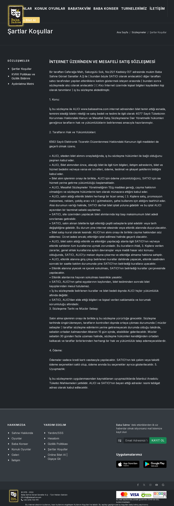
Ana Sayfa (122, 32)
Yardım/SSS (55, 433)
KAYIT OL (158, 440)
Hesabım (53, 438)
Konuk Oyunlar (21, 449)
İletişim (16, 460)
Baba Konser (20, 444)
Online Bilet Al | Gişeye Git (57, 457)
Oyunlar (17, 438)
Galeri (15, 454)
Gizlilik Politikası (58, 444)
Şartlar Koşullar (58, 449)
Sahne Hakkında (22, 433)
